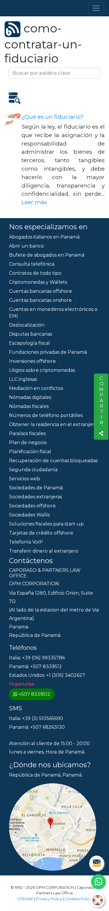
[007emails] (96, 863)
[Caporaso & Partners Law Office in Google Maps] (52, 826)
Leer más (34, 202)
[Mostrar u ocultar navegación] (96, 8)
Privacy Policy (49, 899)
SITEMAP (25, 899)
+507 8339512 (34, 694)
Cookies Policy (78, 899)
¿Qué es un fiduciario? (53, 116)
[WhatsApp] (98, 881)
